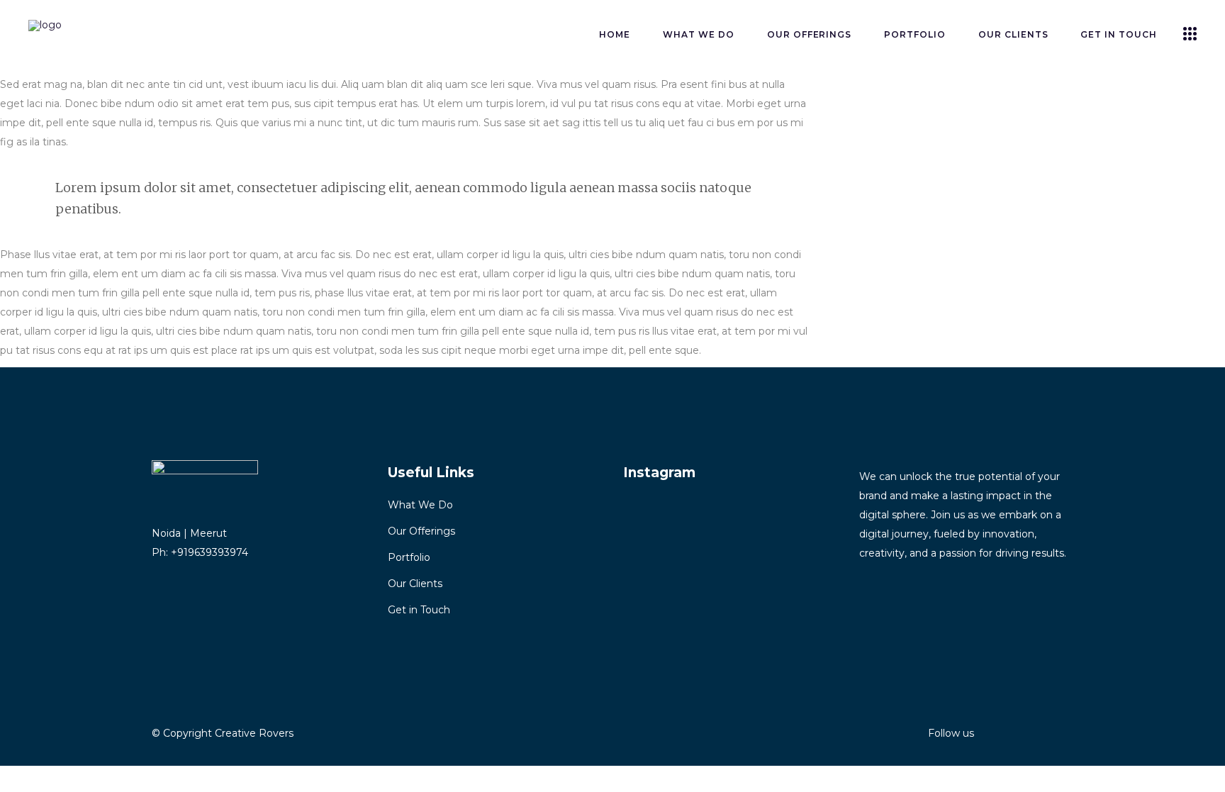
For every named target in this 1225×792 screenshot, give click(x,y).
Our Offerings (421, 531)
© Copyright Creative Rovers (222, 733)
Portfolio (409, 557)
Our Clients (415, 583)
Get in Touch (419, 609)
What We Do (420, 504)
